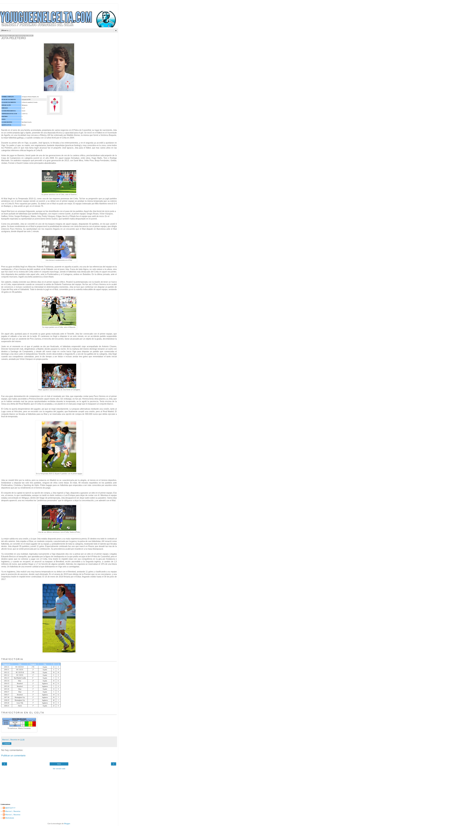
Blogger (67, 824)
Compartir (6, 743)
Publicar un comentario (13, 755)
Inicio (59, 764)
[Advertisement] (59, 7)
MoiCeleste (9, 818)
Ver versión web (59, 769)
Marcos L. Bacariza (12, 811)
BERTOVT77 (10, 808)
